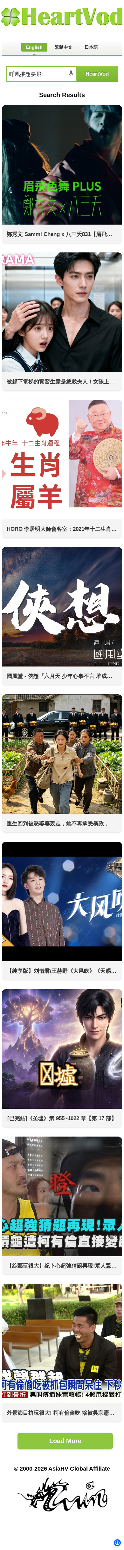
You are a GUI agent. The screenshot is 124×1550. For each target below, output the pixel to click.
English (34, 47)
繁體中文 (63, 47)
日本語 (91, 47)
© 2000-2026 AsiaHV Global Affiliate (62, 1469)
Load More (65, 1440)
